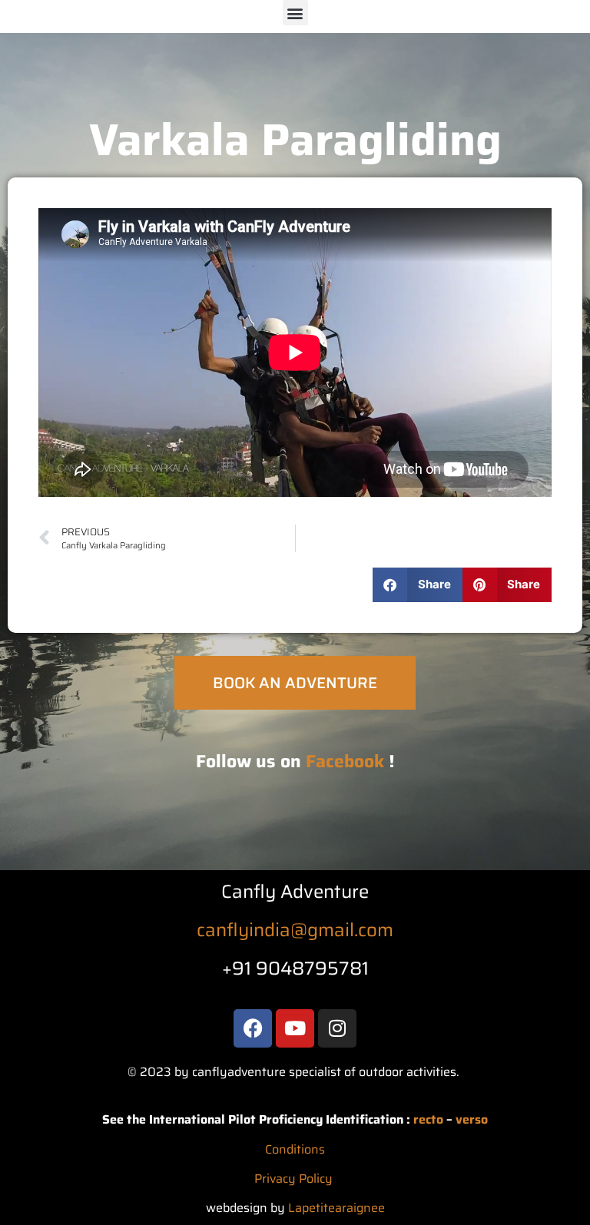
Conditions (295, 1149)
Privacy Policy (293, 1178)
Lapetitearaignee (336, 1207)
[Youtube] (295, 1028)
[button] (295, 12)
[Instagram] (337, 1028)
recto (428, 1119)
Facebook (345, 761)
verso (472, 1119)
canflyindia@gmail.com (295, 930)
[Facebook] (253, 1028)
